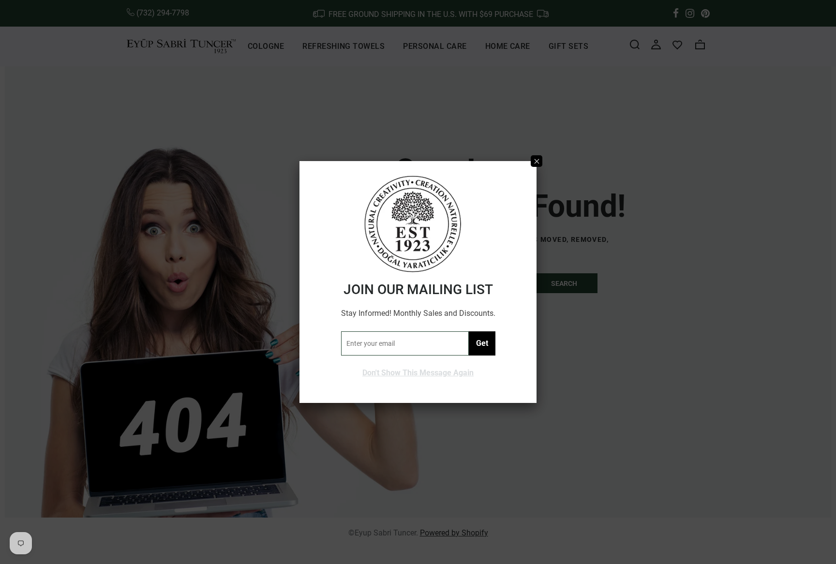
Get (482, 343)
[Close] (536, 161)
